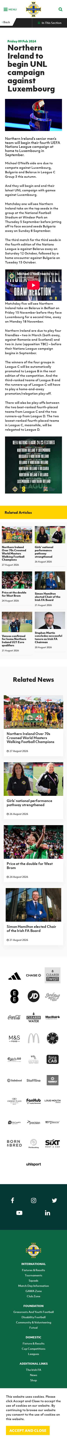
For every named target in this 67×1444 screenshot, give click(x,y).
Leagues (33, 1354)
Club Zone (33, 1296)
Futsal (33, 1327)
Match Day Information (33, 1286)
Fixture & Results (33, 1343)
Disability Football (34, 1317)
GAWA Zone (33, 1291)
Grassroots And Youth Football (33, 1312)
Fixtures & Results (33, 1270)
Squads (33, 1280)
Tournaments (33, 1275)
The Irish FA (33, 1370)
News (33, 1375)
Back (6, 22)
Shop (33, 1380)
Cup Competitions (33, 1348)
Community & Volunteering (33, 1322)
